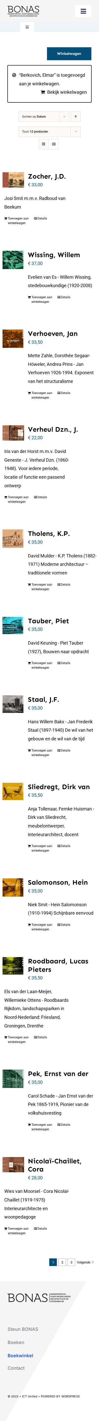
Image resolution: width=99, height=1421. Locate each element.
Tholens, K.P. (49, 533)
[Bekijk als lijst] (54, 144)
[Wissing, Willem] (13, 260)
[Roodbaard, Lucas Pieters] (13, 966)
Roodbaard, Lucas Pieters (58, 965)
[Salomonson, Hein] (13, 887)
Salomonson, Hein (58, 882)
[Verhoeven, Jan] (13, 339)
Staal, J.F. (43, 699)
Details (42, 218)
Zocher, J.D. (47, 176)
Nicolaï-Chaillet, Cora (55, 1165)
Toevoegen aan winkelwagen (18, 221)
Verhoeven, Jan (53, 333)
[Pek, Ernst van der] (13, 1079)
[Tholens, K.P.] (13, 538)
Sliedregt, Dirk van (59, 787)
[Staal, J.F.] (13, 704)
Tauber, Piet (48, 621)
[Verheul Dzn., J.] (13, 433)
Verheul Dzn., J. (53, 429)
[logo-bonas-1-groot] (23, 8)
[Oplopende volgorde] (76, 117)
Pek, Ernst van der (58, 1073)
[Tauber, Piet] (13, 625)
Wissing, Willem (54, 255)
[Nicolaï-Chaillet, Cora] (13, 1164)
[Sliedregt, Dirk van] (13, 791)
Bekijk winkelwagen (67, 92)
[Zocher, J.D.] (13, 180)
